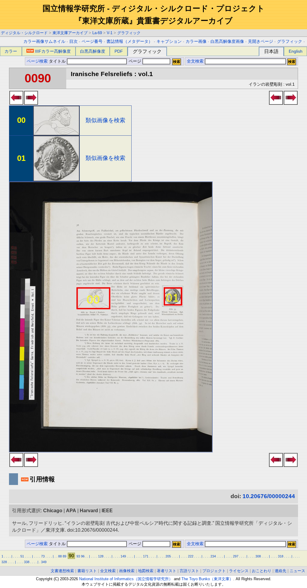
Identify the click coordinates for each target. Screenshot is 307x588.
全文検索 (195, 61)
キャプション (169, 41)
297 (235, 556)
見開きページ (260, 41)
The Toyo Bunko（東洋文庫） (207, 579)
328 (4, 562)
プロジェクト (214, 571)
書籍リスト (87, 571)
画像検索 (127, 571)
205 (168, 556)
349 (43, 562)
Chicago (52, 510)
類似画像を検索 (105, 120)
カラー (10, 51)
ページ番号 (92, 41)
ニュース (297, 571)
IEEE (107, 510)
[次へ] (31, 103)
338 (26, 562)
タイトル (58, 61)
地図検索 (146, 571)
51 (22, 556)
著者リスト (166, 571)
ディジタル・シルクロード (24, 33)
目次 (73, 41)
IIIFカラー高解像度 (53, 51)
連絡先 (280, 571)
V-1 (109, 33)
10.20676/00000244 (269, 496)
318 (280, 556)
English (296, 51)
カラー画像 (196, 41)
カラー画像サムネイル (44, 41)
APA (71, 510)
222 (190, 556)
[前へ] (16, 103)
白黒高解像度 (92, 51)
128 (100, 556)
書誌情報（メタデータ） (129, 41)
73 (43, 556)
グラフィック (129, 33)
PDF (119, 51)
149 (123, 556)
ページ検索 (37, 61)
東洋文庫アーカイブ (70, 33)
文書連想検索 (62, 571)
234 (213, 556)
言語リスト (189, 571)
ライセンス (239, 571)
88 (60, 556)
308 (258, 556)
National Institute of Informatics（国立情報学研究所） (126, 579)
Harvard (89, 510)
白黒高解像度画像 (227, 41)
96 (83, 556)
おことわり (261, 571)
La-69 (97, 33)
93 (78, 556)
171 (145, 556)
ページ (134, 61)
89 (64, 556)
